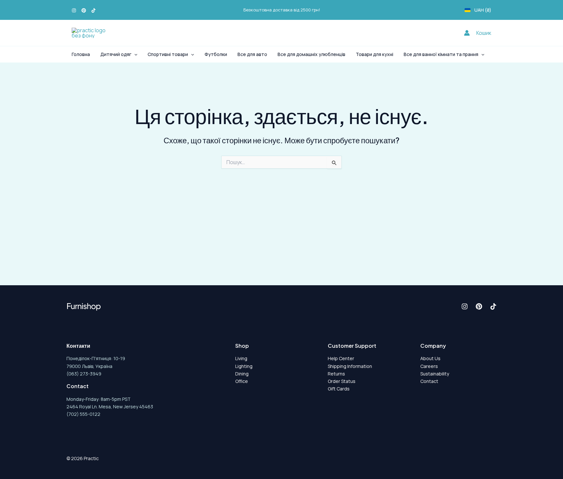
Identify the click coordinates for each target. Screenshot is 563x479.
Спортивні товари (168, 54)
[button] (134, 54)
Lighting (244, 366)
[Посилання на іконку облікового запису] (467, 33)
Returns (336, 374)
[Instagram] (74, 10)
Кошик (483, 32)
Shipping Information (350, 366)
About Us (430, 358)
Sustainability (434, 374)
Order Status (341, 381)
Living (241, 358)
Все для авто (252, 54)
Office (241, 381)
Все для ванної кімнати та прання (441, 54)
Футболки (216, 54)
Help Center (341, 358)
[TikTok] (93, 10)
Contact (429, 381)
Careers (429, 366)
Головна (81, 54)
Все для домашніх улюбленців (311, 54)
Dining (242, 374)
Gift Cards (339, 389)
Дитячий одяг (115, 54)
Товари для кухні (374, 54)
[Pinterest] (83, 10)
